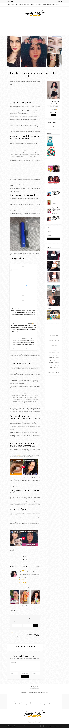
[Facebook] (7, 1)
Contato (57, 4)
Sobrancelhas (56, 367)
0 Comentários (38, 566)
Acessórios (49, 332)
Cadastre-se (60, 1)
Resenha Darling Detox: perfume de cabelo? (25, 607)
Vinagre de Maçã (52, 370)
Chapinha (50, 343)
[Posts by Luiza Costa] (29, 76)
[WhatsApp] (24, 566)
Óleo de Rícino (19, 455)
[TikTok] (12, 1)
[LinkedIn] (26, 566)
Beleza (17, 4)
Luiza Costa (33, 76)
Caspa (57, 342)
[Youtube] (11, 1)
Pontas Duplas (57, 362)
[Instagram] (9, 1)
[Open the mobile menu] (61, 4)
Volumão (57, 370)
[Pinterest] (23, 566)
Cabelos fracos (51, 340)
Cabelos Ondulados (52, 342)
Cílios (58, 352)
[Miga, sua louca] (51, 150)
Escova (51, 355)
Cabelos (13, 4)
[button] (12, 600)
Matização (51, 360)
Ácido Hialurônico (51, 372)
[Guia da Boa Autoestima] (50, 140)
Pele (25, 4)
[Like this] (29, 566)
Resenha (51, 367)
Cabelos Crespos (57, 338)
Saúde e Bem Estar (38, 4)
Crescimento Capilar (54, 348)
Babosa (59, 332)
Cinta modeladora (56, 343)
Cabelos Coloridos (50, 338)
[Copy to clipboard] (27, 566)
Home (9, 4)
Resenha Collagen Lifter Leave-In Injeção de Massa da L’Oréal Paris (56, 209)
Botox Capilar (50, 333)
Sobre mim (49, 4)
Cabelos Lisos (57, 340)
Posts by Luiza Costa (22, 579)
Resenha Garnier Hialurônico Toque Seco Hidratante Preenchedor (35, 607)
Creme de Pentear (53, 347)
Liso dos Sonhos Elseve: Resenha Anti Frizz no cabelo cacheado (56, 218)
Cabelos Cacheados (54, 337)
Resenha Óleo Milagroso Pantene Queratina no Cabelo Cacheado (14, 607)
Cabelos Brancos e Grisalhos (54, 335)
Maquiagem (21, 4)
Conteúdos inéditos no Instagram (34, 688)
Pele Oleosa (56, 360)
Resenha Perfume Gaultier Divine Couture (56, 201)
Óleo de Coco (57, 372)
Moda (28, 4)
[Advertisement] (34, 27)
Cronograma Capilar (54, 350)
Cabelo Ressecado (56, 333)
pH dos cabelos (51, 362)
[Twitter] (8, 1)
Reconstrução (57, 365)
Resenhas (44, 4)
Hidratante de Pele (51, 357)
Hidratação (57, 357)
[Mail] (10, 1)
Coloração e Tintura (54, 345)
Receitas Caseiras (51, 365)
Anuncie (53, 4)
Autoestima (32, 4)
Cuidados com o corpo (52, 352)
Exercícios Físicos (55, 355)
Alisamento (54, 332)
